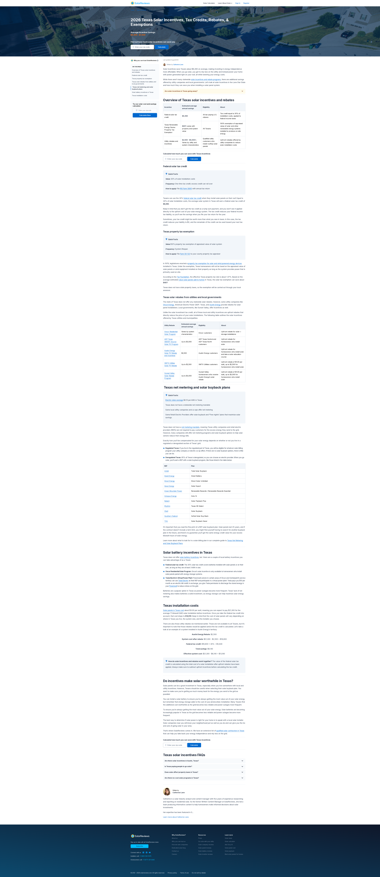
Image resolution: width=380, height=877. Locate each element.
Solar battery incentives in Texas (142, 92)
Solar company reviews (206, 844)
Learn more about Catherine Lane (176, 817)
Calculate (161, 47)
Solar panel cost (230, 848)
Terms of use (184, 873)
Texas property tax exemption (142, 78)
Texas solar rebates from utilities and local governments (144, 83)
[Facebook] (143, 852)
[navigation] (140, 3)
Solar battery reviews (205, 851)
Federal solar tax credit (139, 75)
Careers (174, 854)
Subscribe (139, 846)
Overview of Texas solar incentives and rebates (143, 71)
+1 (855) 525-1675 (145, 856)
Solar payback (229, 851)
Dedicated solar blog (179, 848)
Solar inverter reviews (205, 854)
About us (175, 838)
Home (133, 10)
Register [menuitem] (246, 3)
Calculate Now (145, 115)
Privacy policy (172, 873)
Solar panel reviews (204, 848)
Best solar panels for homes (234, 854)
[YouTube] (150, 852)
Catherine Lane (178, 64)
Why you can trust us (178, 841)
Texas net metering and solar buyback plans (142, 88)
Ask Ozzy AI (229, 844)
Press (200, 838)
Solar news (228, 838)
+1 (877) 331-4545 (149, 860)
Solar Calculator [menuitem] (209, 3)
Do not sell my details (199, 873)
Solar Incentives (142, 10)
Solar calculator (230, 841)
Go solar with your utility (206, 841)
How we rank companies (180, 844)
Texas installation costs (139, 95)
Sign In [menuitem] (237, 3)
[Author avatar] (164, 64)
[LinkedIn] (146, 852)
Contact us (175, 851)
